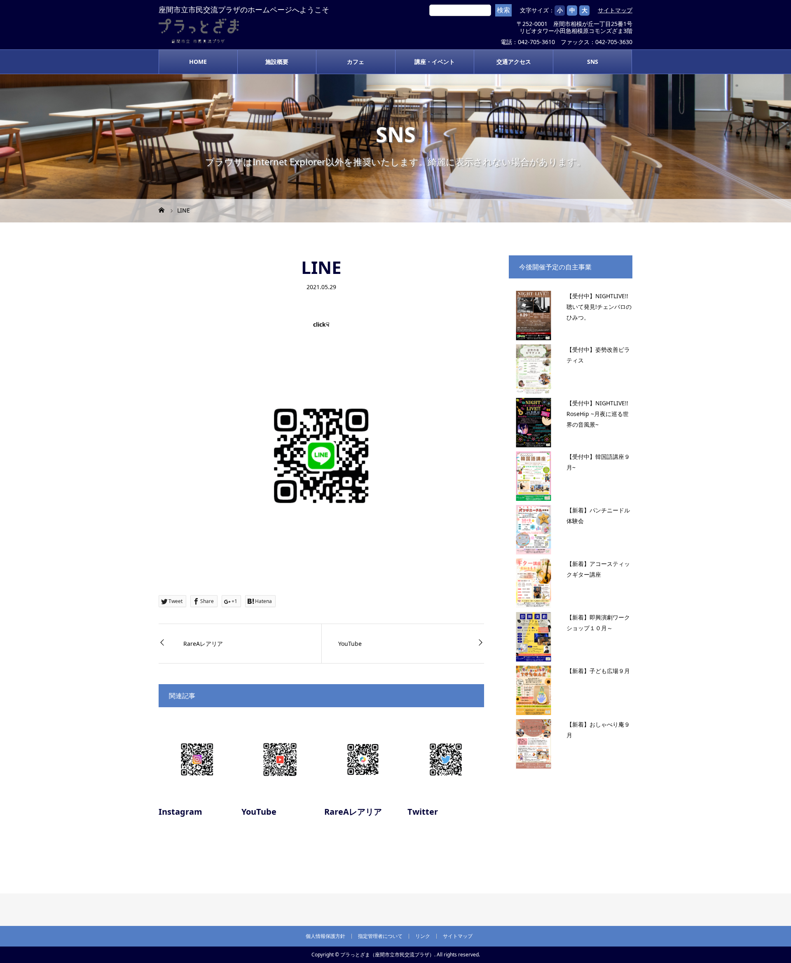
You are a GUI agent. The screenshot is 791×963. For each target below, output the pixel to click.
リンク (422, 936)
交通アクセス (513, 61)
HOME (198, 61)
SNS (592, 61)
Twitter (422, 811)
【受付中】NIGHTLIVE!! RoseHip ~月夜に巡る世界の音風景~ (597, 413)
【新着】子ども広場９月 (598, 671)
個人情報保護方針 (325, 936)
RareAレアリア (203, 643)
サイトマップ (615, 10)
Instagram (180, 811)
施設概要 (276, 61)
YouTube (350, 643)
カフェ (355, 61)
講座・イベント (434, 61)
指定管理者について (380, 936)
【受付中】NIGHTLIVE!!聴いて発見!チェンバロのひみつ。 (599, 306)
